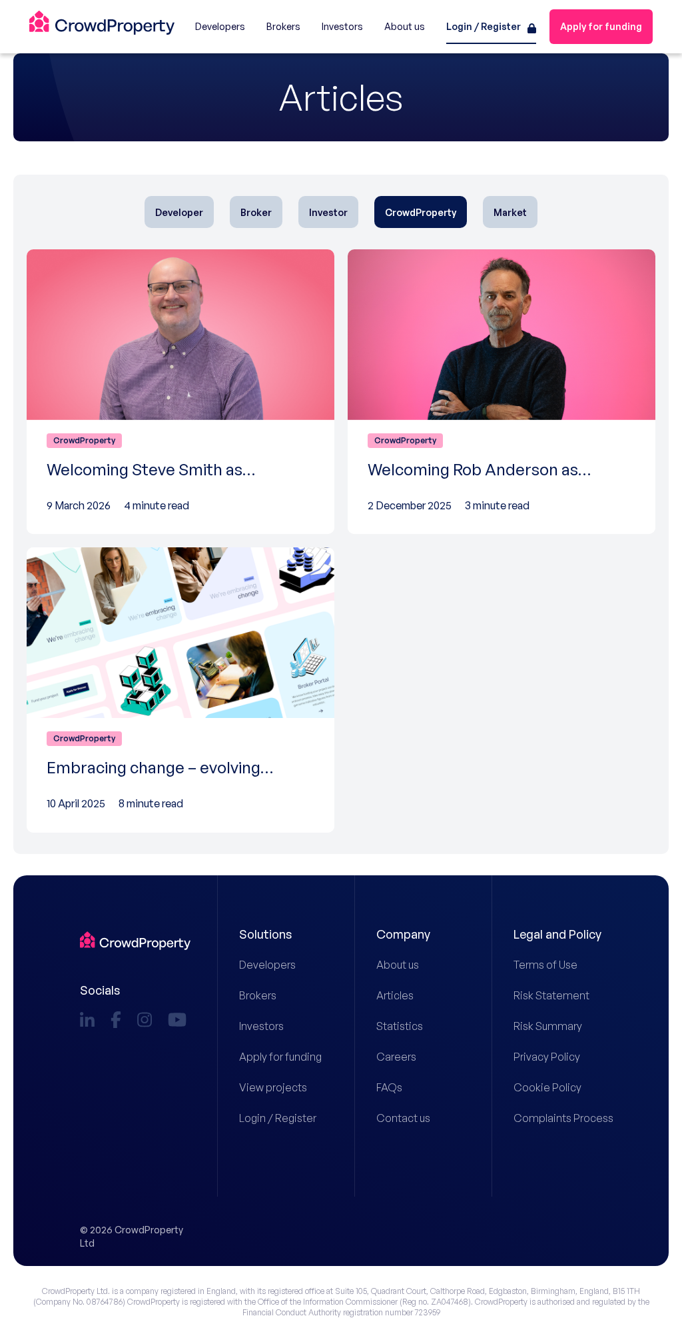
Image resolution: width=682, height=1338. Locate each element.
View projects (273, 1087)
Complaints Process (557, 1118)
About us (397, 964)
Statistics (399, 1026)
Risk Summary (547, 1026)
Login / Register (277, 1118)
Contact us (403, 1118)
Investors (261, 1026)
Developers (267, 964)
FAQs (389, 1087)
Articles (395, 995)
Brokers (257, 995)
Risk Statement (551, 995)
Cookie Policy (547, 1087)
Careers (396, 1056)
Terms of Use (545, 964)
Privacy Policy (546, 1056)
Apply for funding (280, 1056)
